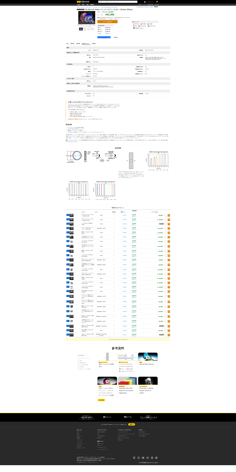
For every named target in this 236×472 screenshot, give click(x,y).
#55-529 (124, 241)
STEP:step (137, 23)
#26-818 (124, 301)
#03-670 (124, 278)
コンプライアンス (80, 443)
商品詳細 (72, 43)
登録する (132, 424)
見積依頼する (107, 33)
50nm (74, 132)
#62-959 (124, 326)
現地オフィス (79, 435)
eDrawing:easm (143, 25)
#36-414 (124, 246)
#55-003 (124, 311)
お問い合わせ (157, 4)
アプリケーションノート (85, 358)
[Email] (155, 6)
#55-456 (124, 321)
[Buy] (169, 215)
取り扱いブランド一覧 (81, 447)
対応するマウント (86, 43)
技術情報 (78, 43)
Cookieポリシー (85, 462)
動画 (81, 360)
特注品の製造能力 (75, 119)
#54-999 (124, 306)
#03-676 (124, 269)
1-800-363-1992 (150, 4)
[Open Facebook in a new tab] (134, 458)
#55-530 (124, 255)
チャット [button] (108, 417)
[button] (151, 4)
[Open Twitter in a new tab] (138, 458)
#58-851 (124, 259)
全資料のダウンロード (139, 28)
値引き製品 (120, 439)
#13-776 (124, 334)
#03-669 (124, 282)
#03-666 (124, 287)
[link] (157, 1)
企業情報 (92, 4)
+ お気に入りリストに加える (104, 37)
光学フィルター (88, 7)
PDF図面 (144, 23)
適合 (93, 93)
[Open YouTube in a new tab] (143, 458)
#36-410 (124, 237)
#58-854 (124, 274)
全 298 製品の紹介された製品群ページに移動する (145, 6)
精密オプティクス (100, 443)
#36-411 (124, 264)
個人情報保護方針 (79, 462)
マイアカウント (149, 2)
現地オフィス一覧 (85, 418)
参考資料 (94, 43)
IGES (136, 25)
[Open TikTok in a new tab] (156, 458)
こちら (89, 119)
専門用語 (82, 366)
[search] (117, 2)
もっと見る (101, 400)
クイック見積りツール (147, 417)
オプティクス (83, 7)
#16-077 (124, 291)
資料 (88, 4)
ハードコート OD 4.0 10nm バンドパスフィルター (109, 7)
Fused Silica (95, 71)
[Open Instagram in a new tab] (152, 458)
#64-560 (124, 223)
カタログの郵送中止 (142, 435)
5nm (69, 132)
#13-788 (124, 219)
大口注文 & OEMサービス (122, 435)
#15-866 (124, 228)
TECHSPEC (79, 445)
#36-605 (124, 251)
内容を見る (147, 93)
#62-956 (124, 316)
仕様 (67, 43)
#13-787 (124, 215)
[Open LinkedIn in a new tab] (147, 458)
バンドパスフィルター (96, 7)
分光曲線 (150, 23)
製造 (83, 4)
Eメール (129, 417)
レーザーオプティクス (101, 447)
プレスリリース (79, 439)
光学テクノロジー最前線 (85, 369)
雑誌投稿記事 (83, 362)
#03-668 (124, 232)
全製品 (78, 7)
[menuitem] (80, 4)
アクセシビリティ (94, 462)
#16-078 (124, 330)
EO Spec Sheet (152, 25)
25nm (71, 132)
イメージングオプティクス (102, 449)
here (126, 339)
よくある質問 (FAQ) (84, 364)
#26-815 (124, 296)
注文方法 (90, 462)
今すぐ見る (107, 367)
